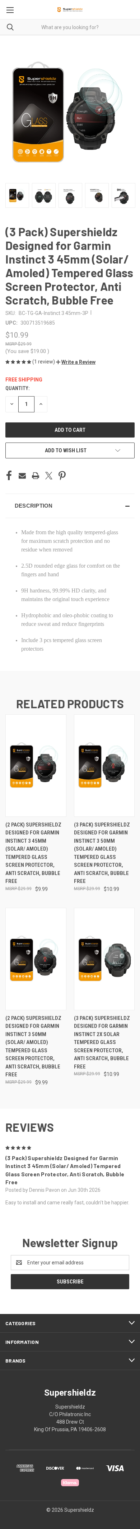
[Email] (22, 476)
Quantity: (17, 388)
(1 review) (44, 362)
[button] (75, 362)
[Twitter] (48, 476)
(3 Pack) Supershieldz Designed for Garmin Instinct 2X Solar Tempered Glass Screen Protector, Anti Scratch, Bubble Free (102, 1042)
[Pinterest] (62, 476)
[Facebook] (9, 476)
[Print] (35, 476)
